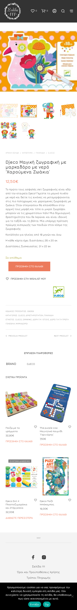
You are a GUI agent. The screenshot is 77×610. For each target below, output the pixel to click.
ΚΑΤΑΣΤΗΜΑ (27, 153)
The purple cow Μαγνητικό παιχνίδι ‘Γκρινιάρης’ (51, 431)
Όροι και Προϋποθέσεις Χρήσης (38, 572)
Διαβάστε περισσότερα (19, 517)
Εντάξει (34, 604)
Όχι (47, 604)
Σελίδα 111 (38, 566)
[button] (33, 11)
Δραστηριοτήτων (34, 315)
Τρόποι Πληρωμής (38, 577)
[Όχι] (72, 596)
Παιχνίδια (40, 153)
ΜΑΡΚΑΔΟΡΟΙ (22, 323)
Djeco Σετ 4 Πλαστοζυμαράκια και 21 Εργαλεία (16, 504)
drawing (27, 319)
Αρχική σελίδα (12, 153)
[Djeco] (58, 292)
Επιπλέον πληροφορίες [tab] (38, 353)
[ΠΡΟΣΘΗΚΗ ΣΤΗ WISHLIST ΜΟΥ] (35, 426)
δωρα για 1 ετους (41, 319)
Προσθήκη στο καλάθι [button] (19, 441)
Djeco (18, 319)
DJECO (51, 153)
